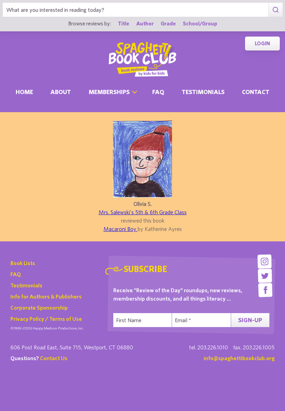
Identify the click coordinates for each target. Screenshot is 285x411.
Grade (168, 23)
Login (262, 43)
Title (123, 23)
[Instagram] (265, 261)
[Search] (275, 10)
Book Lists (22, 263)
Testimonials (203, 91)
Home (24, 91)
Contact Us (53, 358)
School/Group (200, 23)
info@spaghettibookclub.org (239, 358)
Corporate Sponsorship (39, 307)
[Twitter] (265, 276)
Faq (158, 91)
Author (145, 23)
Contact (255, 91)
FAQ (15, 274)
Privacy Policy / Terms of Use (46, 319)
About (60, 91)
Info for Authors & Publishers (46, 296)
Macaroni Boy (121, 229)
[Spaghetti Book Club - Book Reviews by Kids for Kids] (142, 59)
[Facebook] (265, 290)
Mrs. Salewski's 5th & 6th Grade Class (143, 212)
